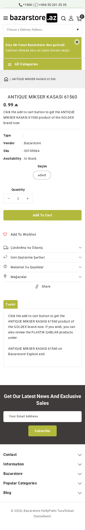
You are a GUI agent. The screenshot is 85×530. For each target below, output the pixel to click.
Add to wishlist (23, 234)
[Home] (7, 79)
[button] (5, 19)
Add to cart (42, 215)
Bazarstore (32, 143)
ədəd (42, 175)
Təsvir (10, 304)
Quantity (18, 189)
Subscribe (42, 431)
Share (46, 286)
